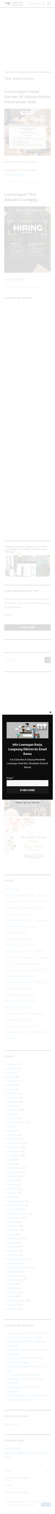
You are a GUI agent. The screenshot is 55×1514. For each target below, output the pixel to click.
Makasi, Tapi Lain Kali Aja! (27, 802)
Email (10, 778)
